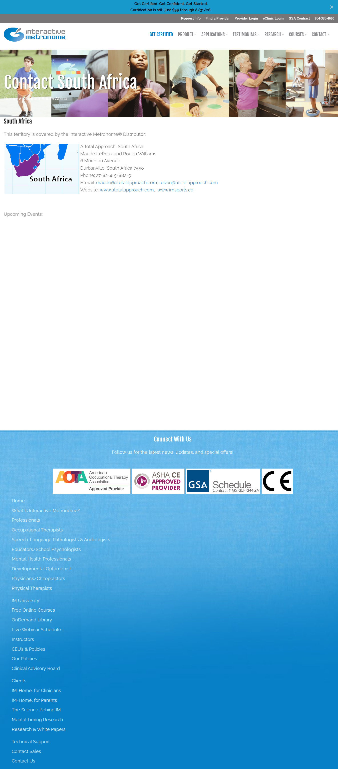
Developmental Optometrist (41, 568)
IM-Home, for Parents (34, 700)
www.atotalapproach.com (127, 189)
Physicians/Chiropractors (38, 578)
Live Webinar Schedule (36, 629)
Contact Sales (26, 751)
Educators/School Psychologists (46, 549)
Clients (19, 680)
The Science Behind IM (36, 709)
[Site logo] (35, 34)
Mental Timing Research (37, 719)
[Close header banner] (331, 7)
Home (10, 98)
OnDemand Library (32, 619)
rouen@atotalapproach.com (188, 182)
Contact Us (23, 760)
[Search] (334, 35)
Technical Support (31, 741)
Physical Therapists (32, 588)
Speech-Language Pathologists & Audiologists (61, 539)
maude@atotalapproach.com (126, 182)
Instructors (23, 639)
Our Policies (24, 658)
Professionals (26, 520)
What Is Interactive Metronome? (46, 510)
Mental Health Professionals (41, 559)
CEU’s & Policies (28, 649)
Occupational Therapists (37, 529)
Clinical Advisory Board (36, 668)
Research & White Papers (39, 729)
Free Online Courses (33, 610)
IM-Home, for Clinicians (36, 690)
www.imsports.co (175, 189)
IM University (25, 600)
